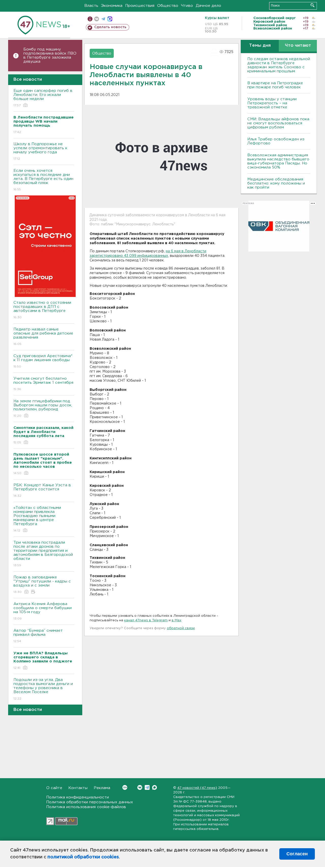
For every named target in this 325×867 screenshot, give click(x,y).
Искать (312, 5)
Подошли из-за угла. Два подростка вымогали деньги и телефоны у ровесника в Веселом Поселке (43, 689)
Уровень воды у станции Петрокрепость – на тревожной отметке (272, 103)
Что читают (298, 45)
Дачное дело (208, 5)
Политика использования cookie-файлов (86, 807)
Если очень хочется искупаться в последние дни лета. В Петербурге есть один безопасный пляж (43, 180)
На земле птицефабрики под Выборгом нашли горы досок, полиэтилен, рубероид (42, 408)
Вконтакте (139, 787)
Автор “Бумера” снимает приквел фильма (38, 636)
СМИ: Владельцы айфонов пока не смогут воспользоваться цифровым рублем (278, 123)
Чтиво (187, 5)
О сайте (54, 788)
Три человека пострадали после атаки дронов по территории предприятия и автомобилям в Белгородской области (43, 554)
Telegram (147, 787)
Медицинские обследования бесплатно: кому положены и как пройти (276, 183)
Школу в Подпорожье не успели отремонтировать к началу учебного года (40, 151)
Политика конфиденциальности (77, 797)
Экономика (111, 5)
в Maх (176, 620)
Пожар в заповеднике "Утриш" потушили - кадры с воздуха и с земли (42, 584)
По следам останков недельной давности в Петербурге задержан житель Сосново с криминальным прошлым (278, 65)
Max (154, 787)
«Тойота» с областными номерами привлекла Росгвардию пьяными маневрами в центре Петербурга (37, 519)
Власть (91, 5)
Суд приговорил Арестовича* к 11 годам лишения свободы (42, 361)
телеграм (103, 18)
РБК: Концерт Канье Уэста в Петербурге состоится (42, 490)
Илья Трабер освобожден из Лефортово (275, 141)
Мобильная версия (90, 18)
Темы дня (260, 45)
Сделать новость (110, 27)
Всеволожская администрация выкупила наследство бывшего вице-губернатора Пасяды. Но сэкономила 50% (278, 161)
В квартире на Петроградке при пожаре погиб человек (275, 85)
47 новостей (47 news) (197, 788)
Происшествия (139, 5)
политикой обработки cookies (83, 857)
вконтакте (96, 18)
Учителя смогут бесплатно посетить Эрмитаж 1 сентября (43, 384)
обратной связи (181, 628)
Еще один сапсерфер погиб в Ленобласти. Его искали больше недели (42, 98)
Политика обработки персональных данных (89, 802)
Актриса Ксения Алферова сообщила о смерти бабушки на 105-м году (42, 611)
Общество (167, 5)
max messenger (109, 18)
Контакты (78, 788)
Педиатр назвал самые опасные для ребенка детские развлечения (43, 336)
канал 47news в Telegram (146, 620)
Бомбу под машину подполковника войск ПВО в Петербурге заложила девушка (49, 55)
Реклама (102, 788)
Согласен (297, 853)
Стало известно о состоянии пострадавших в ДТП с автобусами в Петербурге (42, 310)
